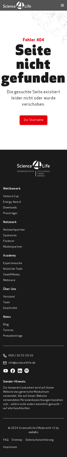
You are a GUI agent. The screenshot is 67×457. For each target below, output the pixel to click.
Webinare (9, 280)
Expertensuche (12, 263)
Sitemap (17, 440)
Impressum (10, 447)
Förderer (8, 241)
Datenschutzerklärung (40, 440)
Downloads (10, 207)
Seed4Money (11, 274)
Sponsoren (10, 235)
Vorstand (9, 296)
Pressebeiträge (13, 336)
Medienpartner (12, 246)
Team (6, 302)
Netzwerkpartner (14, 229)
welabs (33, 432)
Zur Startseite (33, 120)
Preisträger (10, 213)
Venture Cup (11, 196)
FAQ (5, 440)
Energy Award (12, 202)
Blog (6, 324)
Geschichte (10, 308)
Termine (8, 330)
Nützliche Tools (13, 269)
